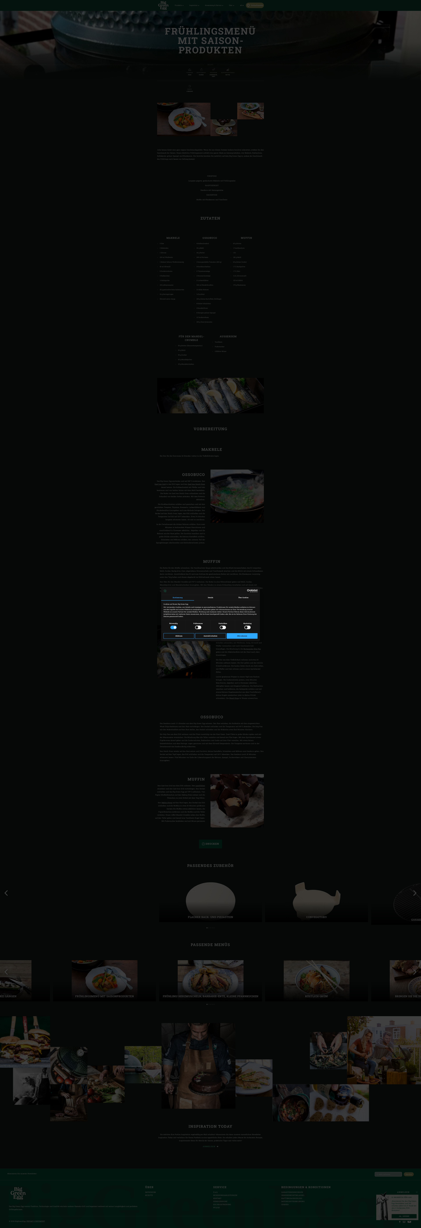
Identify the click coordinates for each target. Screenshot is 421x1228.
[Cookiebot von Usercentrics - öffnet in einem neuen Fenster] (248, 590)
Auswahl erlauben (210, 636)
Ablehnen (179, 636)
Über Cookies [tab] (243, 597)
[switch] (198, 627)
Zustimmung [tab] (178, 597)
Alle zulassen (242, 636)
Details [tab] (210, 597)
